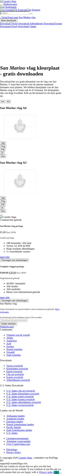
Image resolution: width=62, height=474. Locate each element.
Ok (56, 472)
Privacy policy (46, 472)
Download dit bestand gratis (14, 320)
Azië (8, 343)
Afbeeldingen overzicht (18, 380)
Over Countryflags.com (18, 444)
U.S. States (11, 433)
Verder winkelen (8, 324)
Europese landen (14, 421)
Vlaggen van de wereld (18, 335)
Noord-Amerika (14, 349)
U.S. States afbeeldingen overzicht (23, 402)
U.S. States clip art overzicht (20, 390)
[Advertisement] (31, 45)
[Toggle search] (1, 5)
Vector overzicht (14, 365)
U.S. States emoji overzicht (20, 396)
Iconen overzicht (14, 377)
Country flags (25, 457)
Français (21, 10)
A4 (2, 101)
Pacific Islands (13, 427)
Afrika (9, 338)
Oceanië (10, 352)
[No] (60, 473)
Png (3, 146)
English (9, 10)
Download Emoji (8, 26)
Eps (3, 156)
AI (2, 153)
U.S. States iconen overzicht (20, 399)
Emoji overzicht (14, 371)
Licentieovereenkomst (17, 438)
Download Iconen (53, 23)
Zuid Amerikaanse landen (19, 430)
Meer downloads (8, 20)
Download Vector (9, 23)
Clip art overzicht (15, 374)
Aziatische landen (15, 418)
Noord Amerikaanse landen (20, 424)
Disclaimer (11, 449)
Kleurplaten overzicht (17, 368)
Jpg (3, 143)
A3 (8, 101)
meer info (5, 257)
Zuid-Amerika (13, 355)
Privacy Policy (13, 452)
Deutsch (35, 10)
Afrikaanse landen (15, 416)
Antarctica (11, 340)
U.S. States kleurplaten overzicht (22, 393)
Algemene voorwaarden (18, 441)
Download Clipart (27, 26)
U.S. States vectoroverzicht (20, 405)
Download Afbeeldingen (30, 23)
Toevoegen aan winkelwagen (14, 260)
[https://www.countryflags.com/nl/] (8, 1)
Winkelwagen (7, 326)
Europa (10, 346)
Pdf (2, 149)
